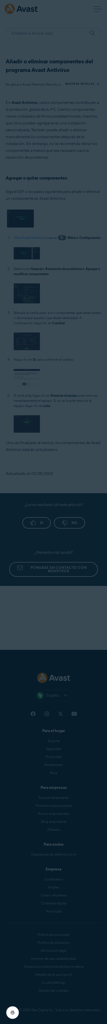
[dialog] (53, 512)
